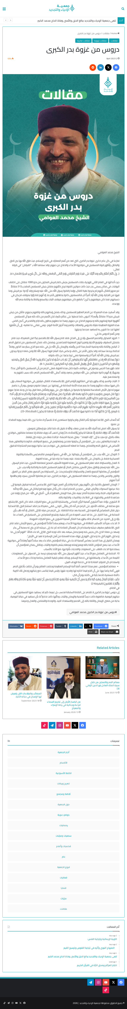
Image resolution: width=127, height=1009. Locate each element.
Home (114, 33)
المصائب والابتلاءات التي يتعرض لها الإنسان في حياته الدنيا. (26, 695)
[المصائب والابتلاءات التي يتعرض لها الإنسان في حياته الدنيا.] (25, 673)
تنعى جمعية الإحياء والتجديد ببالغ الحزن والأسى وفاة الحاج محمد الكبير (77, 20)
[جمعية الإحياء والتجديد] (63, 8)
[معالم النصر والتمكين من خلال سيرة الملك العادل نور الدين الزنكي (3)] (102, 667)
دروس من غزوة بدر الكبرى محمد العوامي (92, 612)
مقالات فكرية (83, 41)
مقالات (106, 33)
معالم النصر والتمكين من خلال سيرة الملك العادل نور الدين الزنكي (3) (102, 685)
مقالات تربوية (100, 41)
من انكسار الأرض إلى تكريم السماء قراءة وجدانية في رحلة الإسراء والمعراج (64, 705)
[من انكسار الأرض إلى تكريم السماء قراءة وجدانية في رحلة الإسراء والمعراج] (63, 677)
